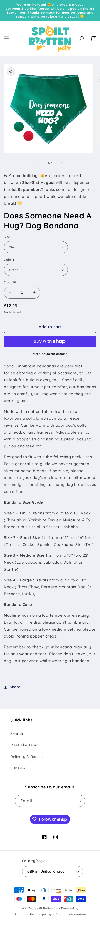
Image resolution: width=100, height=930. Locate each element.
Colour (9, 260)
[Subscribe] (79, 801)
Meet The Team (24, 745)
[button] (6, 38)
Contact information (71, 914)
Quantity (11, 282)
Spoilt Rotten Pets (47, 908)
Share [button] (15, 686)
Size (7, 237)
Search (16, 733)
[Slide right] (61, 162)
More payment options (50, 354)
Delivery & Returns (27, 756)
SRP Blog (18, 768)
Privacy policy (40, 914)
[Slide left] (38, 162)
